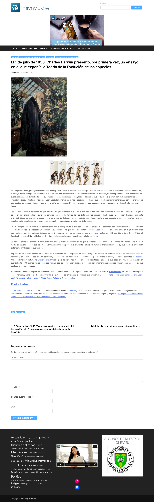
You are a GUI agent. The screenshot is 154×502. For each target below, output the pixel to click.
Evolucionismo (20, 284)
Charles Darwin (33, 278)
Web (13, 407)
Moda (48, 469)
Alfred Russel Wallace (98, 230)
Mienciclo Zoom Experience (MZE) (57, 48)
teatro (40, 484)
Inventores (14, 466)
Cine (39, 445)
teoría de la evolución (23, 290)
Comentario (17, 357)
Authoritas (84, 48)
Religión (15, 483)
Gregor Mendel (44, 260)
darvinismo (71, 290)
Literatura (25, 465)
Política (16, 476)
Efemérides (50, 57)
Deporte (33, 448)
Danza (26, 448)
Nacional (24, 473)
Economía (42, 448)
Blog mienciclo (30, 499)
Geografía (40, 456)
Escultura (33, 453)
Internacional (44, 460)
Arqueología (31, 438)
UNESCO (15, 487)
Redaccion (15, 72)
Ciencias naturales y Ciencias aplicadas (32, 57)
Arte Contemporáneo (22, 441)
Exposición (41, 453)
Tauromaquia (33, 484)
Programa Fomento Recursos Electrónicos (26, 480)
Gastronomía (31, 456)
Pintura (40, 472)
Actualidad (18, 437)
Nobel (32, 473)
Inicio (15, 48)
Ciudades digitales (17, 448)
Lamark (139, 257)
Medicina (38, 465)
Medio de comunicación (34, 469)
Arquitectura (42, 437)
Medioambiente (17, 469)
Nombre (15, 387)
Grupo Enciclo (29, 48)
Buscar (103, 3)
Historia (31, 460)
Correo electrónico (22, 397)
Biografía (15, 57)
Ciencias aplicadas (23, 445)
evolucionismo (115, 272)
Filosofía (15, 456)
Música (15, 472)
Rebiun (45, 480)
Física (23, 456)
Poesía (48, 472)
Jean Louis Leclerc (128, 275)
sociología (24, 484)
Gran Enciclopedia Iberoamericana (67, 57)
